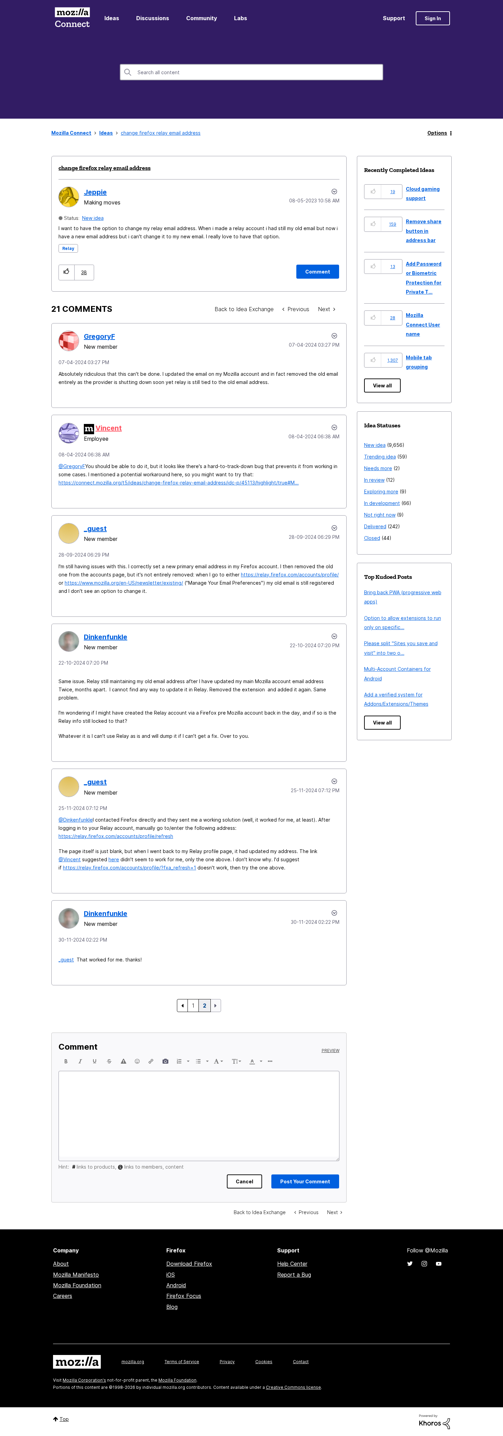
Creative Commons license (293, 1387)
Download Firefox (189, 1263)
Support (394, 18)
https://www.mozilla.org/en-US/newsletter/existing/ (124, 583)
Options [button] (437, 133)
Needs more (378, 468)
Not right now (380, 515)
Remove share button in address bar (423, 230)
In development (382, 503)
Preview (330, 1051)
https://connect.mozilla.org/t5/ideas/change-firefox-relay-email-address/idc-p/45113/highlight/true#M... (179, 483)
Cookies (263, 1361)
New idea (93, 218)
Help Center (292, 1263)
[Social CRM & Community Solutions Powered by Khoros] (434, 1421)
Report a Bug (294, 1274)
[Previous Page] (182, 1005)
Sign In (433, 18)
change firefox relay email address (105, 168)
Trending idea (380, 457)
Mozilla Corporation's (84, 1380)
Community (201, 18)
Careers (62, 1295)
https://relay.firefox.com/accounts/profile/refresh (116, 836)
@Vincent (70, 859)
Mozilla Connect (72, 18)
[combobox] (251, 72)
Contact (301, 1361)
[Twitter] (410, 1264)
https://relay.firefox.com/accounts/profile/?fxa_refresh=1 (129, 867)
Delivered (375, 526)
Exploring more (381, 491)
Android (176, 1285)
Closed (372, 538)
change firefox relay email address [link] (161, 133)
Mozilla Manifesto (76, 1274)
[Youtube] (439, 1264)
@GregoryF (72, 466)
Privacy (227, 1361)
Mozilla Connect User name (423, 324)
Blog (172, 1306)
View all (382, 385)
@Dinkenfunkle (76, 820)
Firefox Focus (183, 1295)
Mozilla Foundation (77, 1285)
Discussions (152, 18)
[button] (67, 272)
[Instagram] (424, 1264)
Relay (68, 248)
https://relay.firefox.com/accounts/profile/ (290, 574)
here (113, 859)
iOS (170, 1274)
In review (374, 480)
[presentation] (66, 1061)
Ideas (111, 18)
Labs (240, 18)
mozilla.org (132, 1361)
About (61, 1263)
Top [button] (64, 1419)
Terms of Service (182, 1361)
